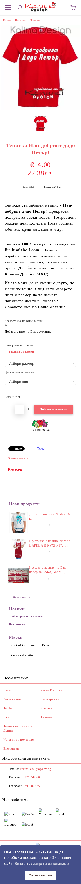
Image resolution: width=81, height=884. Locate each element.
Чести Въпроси (51, 690)
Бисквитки (11, 748)
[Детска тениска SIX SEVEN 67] (18, 522)
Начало (7, 20)
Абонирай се (21, 597)
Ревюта (15, 470)
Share (18, 448)
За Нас (8, 708)
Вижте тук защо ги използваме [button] (42, 864)
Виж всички (17, 624)
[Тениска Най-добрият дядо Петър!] (40, 108)
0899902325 (31, 786)
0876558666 (31, 777)
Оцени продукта (18, 458)
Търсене (46, 717)
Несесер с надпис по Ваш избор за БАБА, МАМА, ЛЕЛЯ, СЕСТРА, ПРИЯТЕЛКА (48, 570)
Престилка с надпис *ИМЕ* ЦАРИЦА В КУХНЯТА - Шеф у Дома (49, 543)
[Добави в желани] (70, 395)
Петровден (35, 20)
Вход (6, 717)
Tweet (41, 448)
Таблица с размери (21, 351)
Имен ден (20, 20)
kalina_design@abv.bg (35, 769)
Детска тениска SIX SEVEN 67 (49, 517)
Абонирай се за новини (27, 616)
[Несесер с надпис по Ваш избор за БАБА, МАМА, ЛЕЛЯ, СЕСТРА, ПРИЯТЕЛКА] (18, 575)
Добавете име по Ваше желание (28, 331)
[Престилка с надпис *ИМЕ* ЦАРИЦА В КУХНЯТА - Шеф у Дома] (18, 549)
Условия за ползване (18, 739)
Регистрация (49, 699)
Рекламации (12, 699)
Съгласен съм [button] (40, 875)
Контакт (46, 708)
